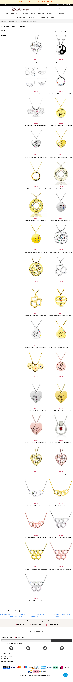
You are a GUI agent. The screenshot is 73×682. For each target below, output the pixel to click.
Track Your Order (52, 5)
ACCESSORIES (61, 13)
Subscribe (61, 641)
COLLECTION (33, 17)
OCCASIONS (45, 17)
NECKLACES (25, 13)
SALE (7, 13)
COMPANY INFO (5, 653)
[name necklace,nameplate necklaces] (20, 9)
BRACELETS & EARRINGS (46, 13)
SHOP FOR (14, 13)
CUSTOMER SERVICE (7, 656)
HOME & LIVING (22, 17)
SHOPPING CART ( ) (67, 5)
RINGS (33, 13)
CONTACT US (4, 659)
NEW (52, 17)
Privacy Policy (22, 643)
